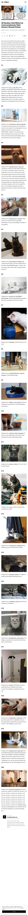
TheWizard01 (12, 718)
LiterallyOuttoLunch (14, 373)
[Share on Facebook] (2, 36)
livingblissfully (12, 638)
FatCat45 (19, 218)
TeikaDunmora (13, 218)
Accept (14, 911)
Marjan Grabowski (21, 124)
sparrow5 (11, 789)
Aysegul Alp (18, 789)
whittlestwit (20, 545)
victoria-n (11, 464)
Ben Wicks (16, 87)
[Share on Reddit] (10, 36)
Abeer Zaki (20, 751)
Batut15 (17, 574)
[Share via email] (12, 36)
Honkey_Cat (12, 296)
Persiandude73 (13, 261)
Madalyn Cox (21, 261)
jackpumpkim (20, 638)
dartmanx (11, 433)
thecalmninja (12, 124)
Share (25, 35)
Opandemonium (13, 166)
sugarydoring (12, 545)
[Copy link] (15, 36)
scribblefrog (12, 601)
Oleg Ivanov (19, 718)
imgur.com (21, 166)
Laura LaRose (17, 402)
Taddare (11, 402)
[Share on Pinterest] (5, 36)
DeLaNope (12, 342)
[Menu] (25, 2)
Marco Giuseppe (19, 433)
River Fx (16, 464)
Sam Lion (18, 601)
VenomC (11, 685)
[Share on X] (7, 36)
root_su (11, 87)
